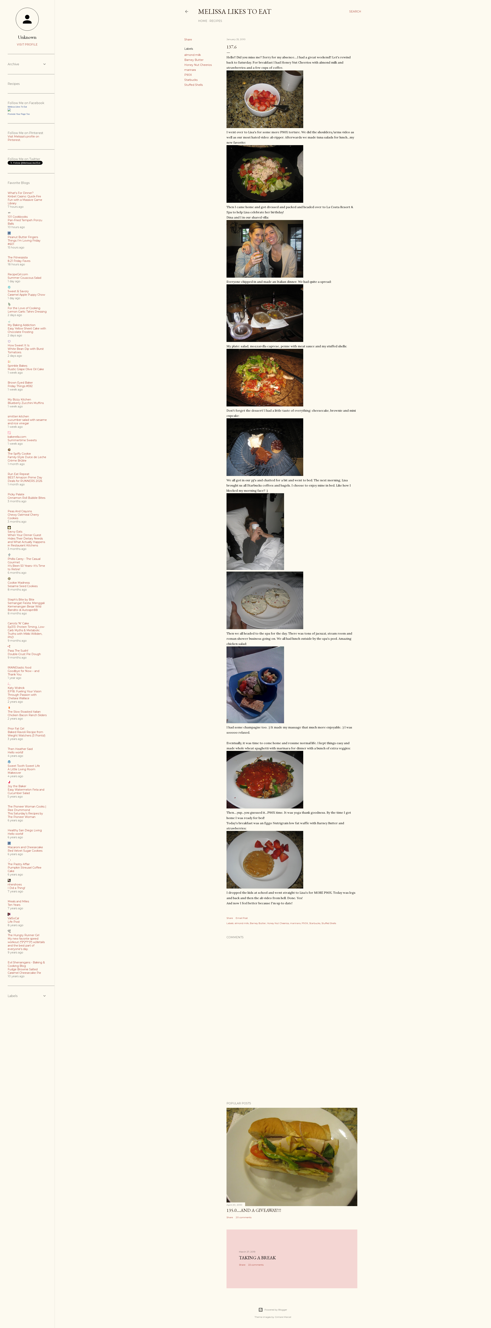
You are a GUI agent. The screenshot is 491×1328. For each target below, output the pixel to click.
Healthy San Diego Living (25, 830)
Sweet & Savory (18, 291)
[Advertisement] (292, 1065)
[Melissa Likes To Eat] (9, 110)
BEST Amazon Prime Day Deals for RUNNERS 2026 (25, 479)
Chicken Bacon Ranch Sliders (27, 715)
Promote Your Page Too (19, 114)
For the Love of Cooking (24, 308)
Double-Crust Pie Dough (24, 654)
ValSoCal (13, 918)
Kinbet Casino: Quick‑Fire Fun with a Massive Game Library (25, 200)
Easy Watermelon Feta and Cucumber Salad (26, 791)
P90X (188, 75)
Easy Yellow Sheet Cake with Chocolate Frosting (27, 330)
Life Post (14, 921)
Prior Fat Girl (16, 728)
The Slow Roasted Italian (24, 711)
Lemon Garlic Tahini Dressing (27, 311)
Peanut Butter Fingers (23, 237)
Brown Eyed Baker (20, 382)
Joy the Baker (17, 786)
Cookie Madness (19, 582)
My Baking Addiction (21, 325)
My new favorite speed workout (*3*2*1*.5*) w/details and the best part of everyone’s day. (26, 944)
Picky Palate (16, 494)
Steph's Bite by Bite (21, 599)
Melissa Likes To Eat (234, 11)
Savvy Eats (15, 531)
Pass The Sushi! (18, 650)
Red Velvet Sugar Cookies (25, 850)
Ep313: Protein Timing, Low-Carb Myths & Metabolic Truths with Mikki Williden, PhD (26, 632)
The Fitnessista (18, 257)
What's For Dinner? (21, 193)
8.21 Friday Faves (19, 261)
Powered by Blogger (275, 1309)
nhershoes (15, 884)
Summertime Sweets (22, 440)
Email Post (242, 918)
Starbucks (191, 80)
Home (202, 21)
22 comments (256, 1264)
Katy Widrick (16, 688)
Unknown (27, 37)
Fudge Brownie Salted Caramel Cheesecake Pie (24, 971)
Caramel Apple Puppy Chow (26, 294)
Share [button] (188, 39)
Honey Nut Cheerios (198, 65)
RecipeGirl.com (18, 274)
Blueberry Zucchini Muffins (26, 403)
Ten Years (14, 905)
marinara (190, 70)
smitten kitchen (18, 416)
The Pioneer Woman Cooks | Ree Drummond (27, 808)
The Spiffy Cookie (19, 453)
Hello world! (15, 752)
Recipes (215, 21)
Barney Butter (193, 60)
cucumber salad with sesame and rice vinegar (27, 421)
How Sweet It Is (18, 345)
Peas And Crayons (20, 511)
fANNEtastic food (19, 667)
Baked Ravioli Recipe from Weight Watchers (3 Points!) (26, 733)
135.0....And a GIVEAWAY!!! (254, 1210)
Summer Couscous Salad (24, 278)
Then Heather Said (20, 749)
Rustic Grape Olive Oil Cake (26, 369)
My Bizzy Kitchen (19, 399)
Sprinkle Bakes (17, 365)
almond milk (192, 55)
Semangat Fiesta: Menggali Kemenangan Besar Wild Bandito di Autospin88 (26, 606)
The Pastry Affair (19, 864)
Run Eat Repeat (18, 474)
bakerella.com (17, 437)
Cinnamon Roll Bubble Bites (26, 498)
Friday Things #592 (20, 386)
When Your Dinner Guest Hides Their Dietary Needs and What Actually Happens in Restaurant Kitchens (26, 540)
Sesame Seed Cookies (23, 586)
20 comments (243, 1217)
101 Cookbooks (18, 216)
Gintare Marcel (283, 1317)
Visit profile (27, 44)
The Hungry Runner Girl (23, 935)
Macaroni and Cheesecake (25, 847)
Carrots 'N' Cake (18, 623)
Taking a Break (257, 1258)
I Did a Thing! (16, 888)
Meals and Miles (18, 901)
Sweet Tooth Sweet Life (24, 766)
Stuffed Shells (193, 85)
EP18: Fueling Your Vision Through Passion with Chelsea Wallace (24, 695)
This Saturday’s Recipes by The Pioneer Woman (25, 815)
